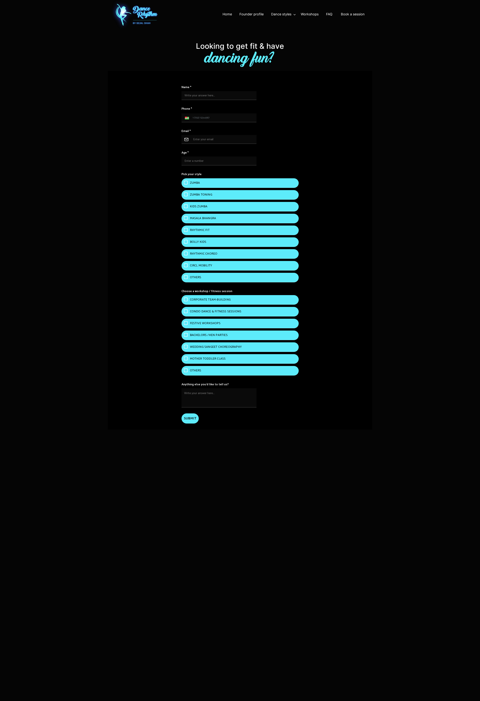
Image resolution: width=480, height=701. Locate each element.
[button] (186, 117)
